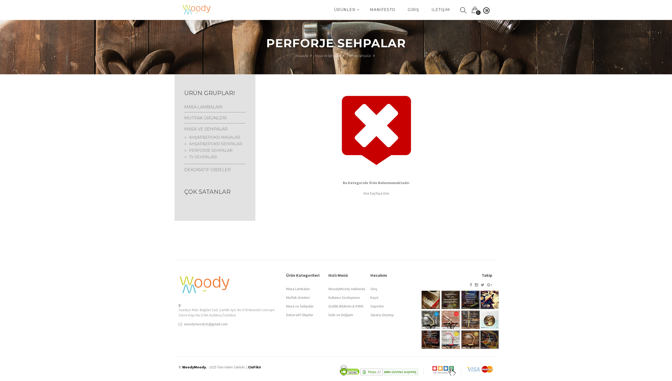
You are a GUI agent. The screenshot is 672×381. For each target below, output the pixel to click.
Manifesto (382, 9)
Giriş (413, 9)
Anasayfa (302, 55)
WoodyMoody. (194, 367)
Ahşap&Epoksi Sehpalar (215, 144)
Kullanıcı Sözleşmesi (344, 297)
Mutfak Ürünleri (298, 297)
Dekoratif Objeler (299, 314)
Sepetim (377, 306)
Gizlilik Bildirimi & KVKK (346, 306)
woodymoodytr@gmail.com (206, 324)
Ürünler (345, 9)
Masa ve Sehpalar (327, 55)
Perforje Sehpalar (359, 55)
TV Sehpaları (203, 157)
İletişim (441, 9)
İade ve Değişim (340, 314)
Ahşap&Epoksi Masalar (214, 137)
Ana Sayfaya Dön (376, 193)
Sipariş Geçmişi (382, 314)
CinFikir (254, 367)
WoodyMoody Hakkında (346, 288)
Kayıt (374, 297)
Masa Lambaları (298, 288)
